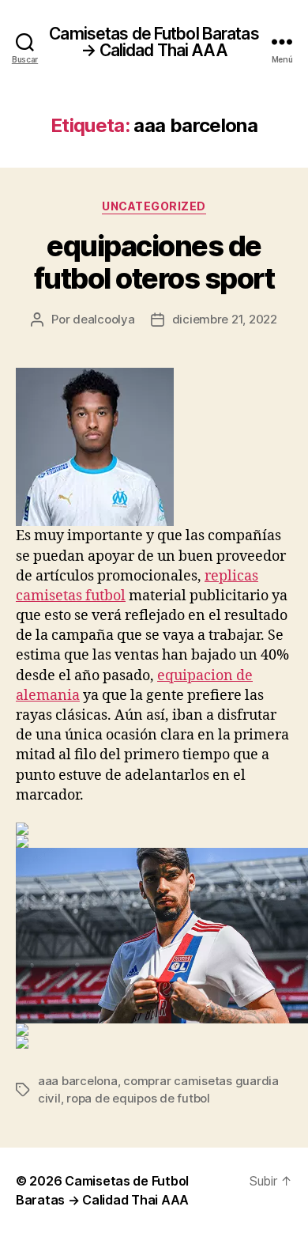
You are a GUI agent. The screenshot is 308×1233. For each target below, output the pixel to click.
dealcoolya (103, 319)
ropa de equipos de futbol (138, 1098)
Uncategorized (154, 206)
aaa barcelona (78, 1080)
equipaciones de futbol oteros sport (154, 262)
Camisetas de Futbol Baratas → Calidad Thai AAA (153, 42)
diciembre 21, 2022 (224, 319)
